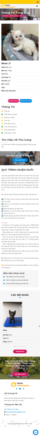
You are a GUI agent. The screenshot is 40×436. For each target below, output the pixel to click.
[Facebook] (16, 389)
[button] (35, 433)
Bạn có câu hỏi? (25, 100)
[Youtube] (20, 389)
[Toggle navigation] (37, 6)
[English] (38, 2)
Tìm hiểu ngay (20, 374)
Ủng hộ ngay (20, 160)
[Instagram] (23, 389)
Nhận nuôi (20, 351)
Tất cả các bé (13, 15)
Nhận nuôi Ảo (13, 100)
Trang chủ (5, 15)
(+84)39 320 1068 (12, 409)
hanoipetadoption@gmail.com (16, 412)
